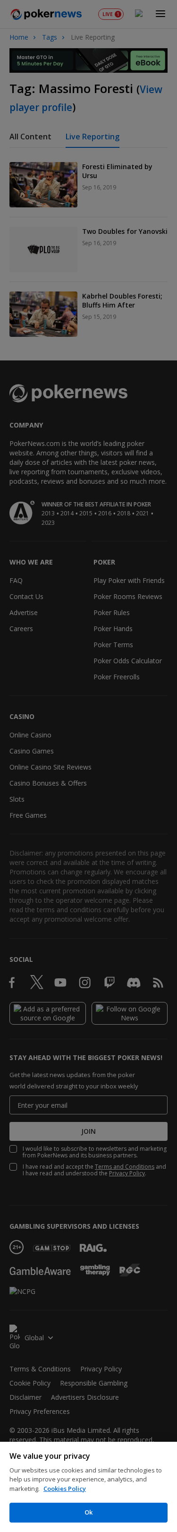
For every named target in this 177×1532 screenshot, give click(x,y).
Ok (88, 1512)
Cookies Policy (64, 1488)
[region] (88, 1487)
